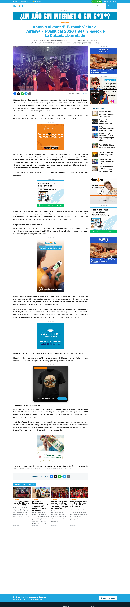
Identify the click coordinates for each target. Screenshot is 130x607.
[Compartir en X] (18, 93)
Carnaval (65, 22)
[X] (116, 1)
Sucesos (39, 6)
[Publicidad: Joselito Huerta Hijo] (103, 74)
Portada (30, 6)
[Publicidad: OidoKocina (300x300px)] (50, 150)
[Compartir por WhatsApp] (22, 93)
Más (97, 6)
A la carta (90, 6)
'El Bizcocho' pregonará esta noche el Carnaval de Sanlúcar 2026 (21, 503)
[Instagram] (107, 1)
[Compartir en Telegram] (26, 93)
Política (72, 6)
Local (55, 6)
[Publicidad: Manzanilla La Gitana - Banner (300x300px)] (50, 461)
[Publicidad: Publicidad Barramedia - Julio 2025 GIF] (50, 206)
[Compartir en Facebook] (14, 93)
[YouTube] (113, 1)
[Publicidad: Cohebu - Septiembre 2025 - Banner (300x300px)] (50, 349)
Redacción (85, 93)
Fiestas (80, 6)
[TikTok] (110, 1)
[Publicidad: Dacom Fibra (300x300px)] (103, 203)
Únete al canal (97, 1)
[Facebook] (105, 1)
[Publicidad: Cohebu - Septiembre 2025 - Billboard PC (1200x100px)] (65, 20)
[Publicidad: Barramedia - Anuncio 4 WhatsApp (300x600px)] (50, 292)
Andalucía (63, 6)
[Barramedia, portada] (19, 6)
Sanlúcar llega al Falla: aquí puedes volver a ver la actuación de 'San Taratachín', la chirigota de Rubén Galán (59, 504)
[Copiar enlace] (29, 93)
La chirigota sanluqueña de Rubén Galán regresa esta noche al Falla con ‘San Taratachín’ (78, 504)
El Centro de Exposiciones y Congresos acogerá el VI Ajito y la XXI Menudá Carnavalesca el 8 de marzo (40, 505)
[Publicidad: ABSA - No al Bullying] (103, 103)
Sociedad (47, 6)
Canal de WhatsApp (109, 598)
